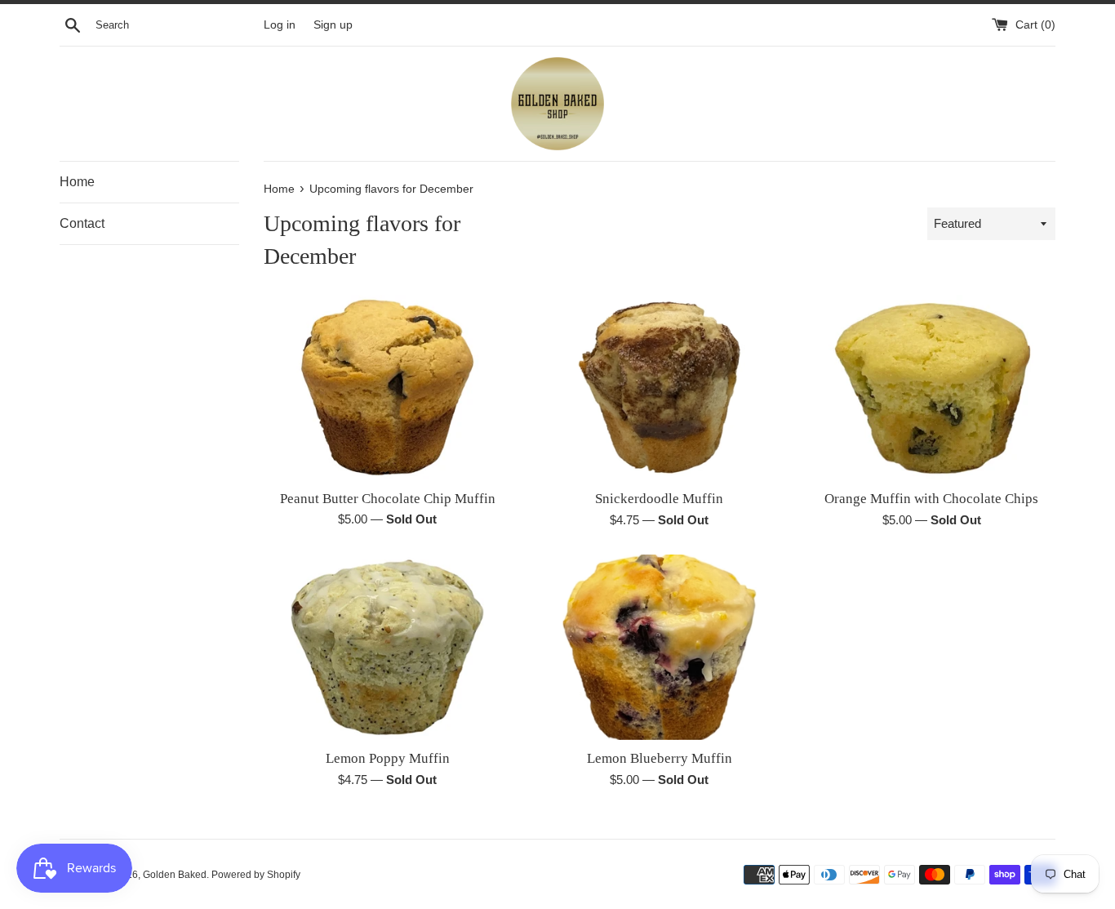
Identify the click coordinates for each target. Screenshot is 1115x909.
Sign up (333, 25)
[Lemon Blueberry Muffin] (659, 647)
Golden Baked (175, 874)
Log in (279, 25)
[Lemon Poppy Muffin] (387, 647)
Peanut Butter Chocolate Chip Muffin (387, 498)
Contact (82, 223)
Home (77, 182)
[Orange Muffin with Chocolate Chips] (931, 387)
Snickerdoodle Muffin (659, 498)
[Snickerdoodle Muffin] (659, 388)
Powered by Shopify (255, 874)
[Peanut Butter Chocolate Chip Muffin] (387, 387)
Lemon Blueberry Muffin (659, 758)
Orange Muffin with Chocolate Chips (931, 498)
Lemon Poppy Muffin (388, 758)
